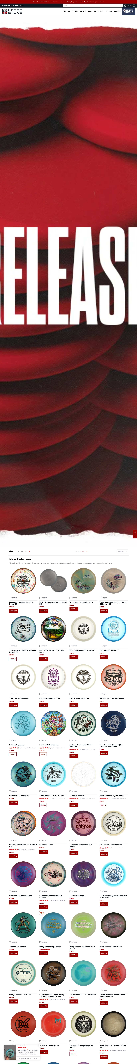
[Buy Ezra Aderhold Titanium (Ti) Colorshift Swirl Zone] (114, 723)
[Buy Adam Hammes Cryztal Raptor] (53, 774)
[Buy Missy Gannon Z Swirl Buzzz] (114, 925)
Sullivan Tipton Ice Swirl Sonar (112, 698)
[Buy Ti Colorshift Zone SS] (23, 925)
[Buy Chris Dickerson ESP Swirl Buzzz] (84, 973)
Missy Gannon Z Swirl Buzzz (111, 947)
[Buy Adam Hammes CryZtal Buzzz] (114, 774)
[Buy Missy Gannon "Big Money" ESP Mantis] (84, 925)
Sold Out (13, 658)
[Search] (121, 5)
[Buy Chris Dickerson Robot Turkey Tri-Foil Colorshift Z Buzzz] (53, 973)
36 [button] (25, 551)
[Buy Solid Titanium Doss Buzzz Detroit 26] (53, 581)
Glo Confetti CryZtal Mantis (111, 845)
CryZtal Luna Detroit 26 (109, 650)
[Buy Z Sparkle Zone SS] (84, 774)
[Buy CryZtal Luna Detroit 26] (114, 629)
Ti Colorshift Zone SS (17, 947)
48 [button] (29, 551)
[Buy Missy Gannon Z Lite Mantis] (23, 973)
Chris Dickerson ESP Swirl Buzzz (83, 995)
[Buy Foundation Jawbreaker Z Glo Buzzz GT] (23, 581)
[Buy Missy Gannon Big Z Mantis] (53, 925)
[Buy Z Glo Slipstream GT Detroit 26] (84, 629)
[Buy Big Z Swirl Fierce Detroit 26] (84, 581)
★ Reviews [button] (135, 534)
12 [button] (18, 551)
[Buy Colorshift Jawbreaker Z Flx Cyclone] (53, 874)
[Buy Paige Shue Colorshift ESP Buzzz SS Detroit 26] (114, 581)
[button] (127, 6)
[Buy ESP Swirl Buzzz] (53, 823)
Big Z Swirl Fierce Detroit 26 (81, 602)
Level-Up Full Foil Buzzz (49, 745)
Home (77, 551)
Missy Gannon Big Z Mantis (50, 947)
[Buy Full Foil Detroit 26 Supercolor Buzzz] (53, 629)
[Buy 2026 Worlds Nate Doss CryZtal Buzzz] (114, 1024)
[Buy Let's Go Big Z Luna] (23, 723)
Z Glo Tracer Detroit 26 (19, 698)
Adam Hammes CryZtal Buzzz (111, 796)
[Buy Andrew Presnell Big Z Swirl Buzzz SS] (84, 723)
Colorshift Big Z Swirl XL (19, 796)
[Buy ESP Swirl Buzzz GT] (84, 874)
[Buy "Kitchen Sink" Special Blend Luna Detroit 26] (23, 629)
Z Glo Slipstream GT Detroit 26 (82, 650)
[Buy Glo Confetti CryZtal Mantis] (114, 823)
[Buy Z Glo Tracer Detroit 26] (23, 677)
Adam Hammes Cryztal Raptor (51, 796)
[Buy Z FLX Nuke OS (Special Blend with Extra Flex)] (114, 874)
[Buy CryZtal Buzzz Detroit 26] (53, 677)
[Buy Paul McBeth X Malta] (23, 1024)
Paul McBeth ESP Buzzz (49, 1045)
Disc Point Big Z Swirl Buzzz (20, 896)
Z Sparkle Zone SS (77, 796)
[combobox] (91, 5)
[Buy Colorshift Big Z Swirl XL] (23, 774)
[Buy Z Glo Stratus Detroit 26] (84, 677)
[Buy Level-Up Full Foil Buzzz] (53, 723)
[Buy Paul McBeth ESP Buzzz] (53, 1024)
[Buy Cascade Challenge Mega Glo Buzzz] (84, 1024)
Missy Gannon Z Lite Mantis (20, 995)
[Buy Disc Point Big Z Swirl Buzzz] (23, 874)
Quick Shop (14, 610)
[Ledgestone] (12, 11)
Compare (14, 597)
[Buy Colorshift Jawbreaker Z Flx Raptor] (84, 823)
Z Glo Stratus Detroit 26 (79, 698)
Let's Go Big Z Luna (17, 745)
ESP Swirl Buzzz (46, 845)
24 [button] (22, 551)
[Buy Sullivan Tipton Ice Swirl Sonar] (114, 677)
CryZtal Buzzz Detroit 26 (49, 698)
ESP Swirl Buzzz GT (78, 896)
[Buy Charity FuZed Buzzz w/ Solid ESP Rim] (23, 823)
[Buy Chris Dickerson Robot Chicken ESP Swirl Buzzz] (114, 973)
